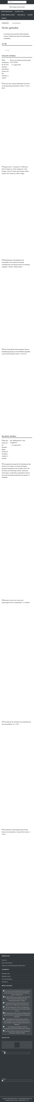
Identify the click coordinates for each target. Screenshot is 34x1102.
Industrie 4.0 (21, 15)
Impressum (4, 960)
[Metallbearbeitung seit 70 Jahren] (16, 170)
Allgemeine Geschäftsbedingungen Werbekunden (13, 965)
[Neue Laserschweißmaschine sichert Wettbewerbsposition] (17, 1009)
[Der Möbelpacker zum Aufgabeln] (5, 449)
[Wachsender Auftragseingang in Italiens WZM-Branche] (16, 832)
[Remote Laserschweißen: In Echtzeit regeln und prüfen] (17, 1021)
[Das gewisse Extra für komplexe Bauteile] (16, 723)
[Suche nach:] (17, 2)
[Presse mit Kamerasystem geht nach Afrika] (5, 69)
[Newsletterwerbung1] (17, 1072)
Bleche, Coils (19, 11)
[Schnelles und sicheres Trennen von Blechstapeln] (16, 601)
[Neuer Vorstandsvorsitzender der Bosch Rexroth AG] (17, 1004)
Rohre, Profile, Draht (8, 15)
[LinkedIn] (17, 1044)
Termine (3, 18)
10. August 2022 (16, 445)
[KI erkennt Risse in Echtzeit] (16, 86)
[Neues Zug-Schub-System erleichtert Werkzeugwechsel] (16, 470)
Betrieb (30, 15)
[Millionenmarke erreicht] (17, 1015)
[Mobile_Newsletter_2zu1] (17, 1094)
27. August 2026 (16, 64)
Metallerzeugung (7, 11)
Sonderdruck (5, 981)
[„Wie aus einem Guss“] (17, 999)
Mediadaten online (6, 976)
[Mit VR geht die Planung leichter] (16, 351)
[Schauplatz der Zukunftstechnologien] (17, 993)
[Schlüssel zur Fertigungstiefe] (16, 263)
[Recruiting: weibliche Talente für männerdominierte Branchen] (17, 1032)
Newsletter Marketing (7, 979)
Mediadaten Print (6, 973)
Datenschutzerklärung (7, 962)
